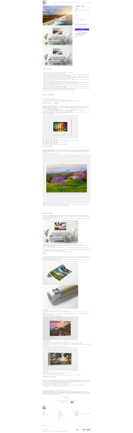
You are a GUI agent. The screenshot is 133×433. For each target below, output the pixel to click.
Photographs (60, 413)
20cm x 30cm (77, 15)
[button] (63, 2)
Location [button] (76, 411)
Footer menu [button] (44, 411)
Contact (44, 413)
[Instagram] (44, 425)
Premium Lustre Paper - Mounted (80, 19)
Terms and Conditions (58, 431)
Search (44, 412)
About (59, 418)
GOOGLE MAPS (76, 415)
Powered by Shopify (64, 431)
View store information (79, 35)
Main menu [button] (60, 411)
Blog (59, 420)
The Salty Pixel (45, 431)
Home (59, 412)
